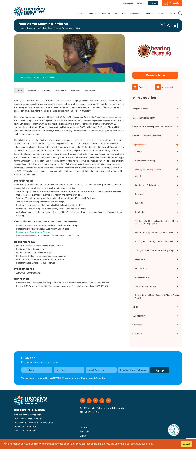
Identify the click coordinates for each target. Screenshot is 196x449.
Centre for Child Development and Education (152, 126)
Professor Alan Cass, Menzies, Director (33, 232)
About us (79, 13)
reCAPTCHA (55, 378)
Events (172, 13)
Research (106, 13)
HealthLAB (140, 259)
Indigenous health (140, 108)
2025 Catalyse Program (145, 286)
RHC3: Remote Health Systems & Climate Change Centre (157, 296)
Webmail (84, 436)
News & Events (128, 3)
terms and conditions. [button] (142, 444)
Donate (175, 2)
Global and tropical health (143, 117)
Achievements (167, 87)
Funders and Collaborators (38, 90)
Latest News (60, 90)
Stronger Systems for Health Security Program (155, 250)
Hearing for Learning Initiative (148, 169)
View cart (153, 3)
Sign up (28, 358)
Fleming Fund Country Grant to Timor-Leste (154, 241)
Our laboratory (138, 315)
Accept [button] (186, 444)
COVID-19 (137, 333)
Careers (161, 13)
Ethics (135, 306)
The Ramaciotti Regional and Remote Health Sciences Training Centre (154, 222)
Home (21, 28)
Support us (148, 13)
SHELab (138, 151)
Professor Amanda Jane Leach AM (31, 225)
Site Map (84, 431)
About (19, 90)
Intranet (84, 427)
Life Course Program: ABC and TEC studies (154, 232)
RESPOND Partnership (145, 160)
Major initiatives (45, 28)
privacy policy (78, 378)
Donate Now (155, 75)
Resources (134, 13)
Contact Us (140, 3)
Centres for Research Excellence (146, 135)
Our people (92, 13)
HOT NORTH (141, 268)
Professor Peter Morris (26, 235)
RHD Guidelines (142, 277)
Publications (90, 90)
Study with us (120, 13)
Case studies (137, 324)
